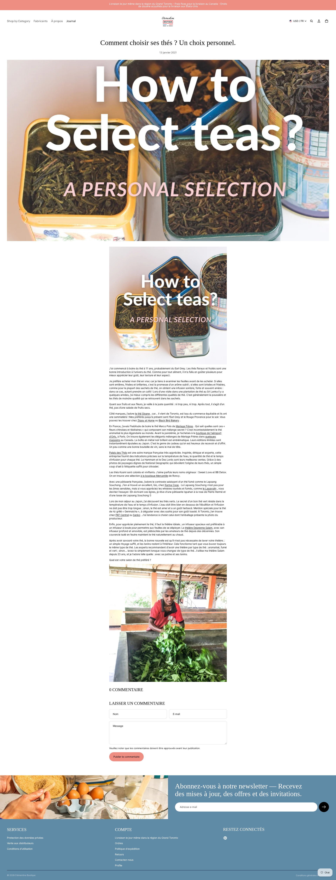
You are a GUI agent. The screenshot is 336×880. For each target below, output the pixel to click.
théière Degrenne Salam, (199, 527)
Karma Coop (172, 485)
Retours (119, 854)
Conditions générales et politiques (312, 875)
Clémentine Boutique (25, 875)
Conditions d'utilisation (20, 848)
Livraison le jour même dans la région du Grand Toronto (146, 837)
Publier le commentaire (126, 756)
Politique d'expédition (127, 848)
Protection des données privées (25, 837)
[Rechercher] (311, 21)
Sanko (136, 514)
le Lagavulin (209, 488)
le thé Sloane (142, 413)
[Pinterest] (225, 838)
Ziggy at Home (146, 420)
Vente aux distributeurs (20, 843)
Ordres (119, 843)
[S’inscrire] (324, 807)
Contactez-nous (124, 859)
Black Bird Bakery (169, 420)
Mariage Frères (184, 426)
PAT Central (122, 514)
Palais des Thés (118, 452)
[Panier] (326, 21)
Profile (118, 865)
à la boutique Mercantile (154, 475)
